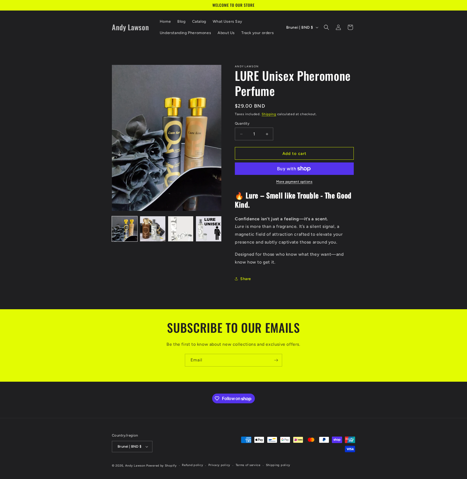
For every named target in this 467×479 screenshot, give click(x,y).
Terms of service (248, 465)
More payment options (294, 182)
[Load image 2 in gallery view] (152, 229)
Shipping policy (278, 465)
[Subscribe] (276, 360)
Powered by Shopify (161, 465)
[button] (326, 27)
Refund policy (192, 465)
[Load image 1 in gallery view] (124, 229)
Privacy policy (219, 465)
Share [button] (245, 279)
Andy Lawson (135, 465)
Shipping (269, 114)
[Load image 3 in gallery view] (181, 229)
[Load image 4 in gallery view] (208, 229)
